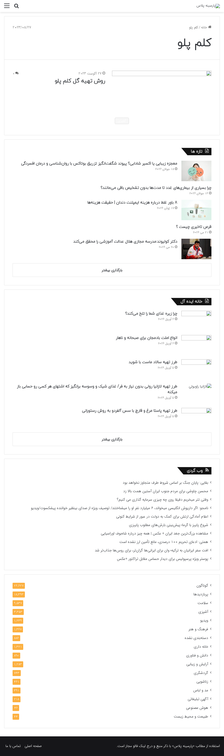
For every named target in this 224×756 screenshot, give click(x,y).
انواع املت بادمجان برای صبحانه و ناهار (146, 337)
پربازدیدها (200, 594)
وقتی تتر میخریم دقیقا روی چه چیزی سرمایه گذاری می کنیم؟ (162, 500)
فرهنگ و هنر (198, 629)
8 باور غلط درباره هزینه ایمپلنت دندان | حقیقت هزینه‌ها (132, 202)
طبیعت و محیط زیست (191, 716)
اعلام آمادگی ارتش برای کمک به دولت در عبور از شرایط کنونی (162, 516)
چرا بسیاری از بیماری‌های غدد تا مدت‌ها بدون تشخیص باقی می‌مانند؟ (156, 187)
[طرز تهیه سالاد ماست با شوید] (196, 369)
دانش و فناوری (197, 655)
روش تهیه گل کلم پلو (80, 81)
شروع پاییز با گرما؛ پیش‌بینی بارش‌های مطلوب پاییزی (168, 525)
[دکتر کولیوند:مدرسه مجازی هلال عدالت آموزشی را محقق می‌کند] (196, 249)
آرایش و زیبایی (197, 664)
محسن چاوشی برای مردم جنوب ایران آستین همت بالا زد (165, 491)
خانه (204, 27)
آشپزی (203, 612)
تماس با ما (13, 746)
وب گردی (195, 471)
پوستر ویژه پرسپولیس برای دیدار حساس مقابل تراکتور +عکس (162, 559)
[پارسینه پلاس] (208, 6)
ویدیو (204, 620)
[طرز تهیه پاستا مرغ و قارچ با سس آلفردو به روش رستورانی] (196, 418)
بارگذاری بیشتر (112, 270)
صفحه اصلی (33, 746)
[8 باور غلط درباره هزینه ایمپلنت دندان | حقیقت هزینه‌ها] (196, 210)
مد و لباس (200, 690)
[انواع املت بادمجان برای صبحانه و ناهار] (196, 345)
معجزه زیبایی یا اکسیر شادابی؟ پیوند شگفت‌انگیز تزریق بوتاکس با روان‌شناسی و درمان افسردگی (99, 163)
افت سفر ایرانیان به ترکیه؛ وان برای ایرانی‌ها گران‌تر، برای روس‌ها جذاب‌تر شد (151, 550)
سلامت (203, 603)
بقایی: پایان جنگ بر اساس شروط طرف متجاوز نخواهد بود (165, 483)
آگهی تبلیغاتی (198, 699)
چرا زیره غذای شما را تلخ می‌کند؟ (151, 313)
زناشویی (202, 682)
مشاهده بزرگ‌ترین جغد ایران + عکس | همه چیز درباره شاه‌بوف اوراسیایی (154, 533)
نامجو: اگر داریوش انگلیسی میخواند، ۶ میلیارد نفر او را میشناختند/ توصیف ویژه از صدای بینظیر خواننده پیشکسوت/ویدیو (119, 508)
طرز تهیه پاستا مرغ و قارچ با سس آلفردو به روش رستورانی (129, 410)
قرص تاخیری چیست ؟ (193, 226)
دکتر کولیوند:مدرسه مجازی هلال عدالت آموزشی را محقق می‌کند (125, 241)
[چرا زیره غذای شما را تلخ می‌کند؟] (196, 321)
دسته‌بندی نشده (196, 638)
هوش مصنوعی (197, 708)
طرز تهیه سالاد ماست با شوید (153, 362)
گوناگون (202, 585)
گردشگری (201, 673)
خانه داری (201, 647)
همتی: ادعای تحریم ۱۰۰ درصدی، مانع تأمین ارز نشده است (163, 542)
